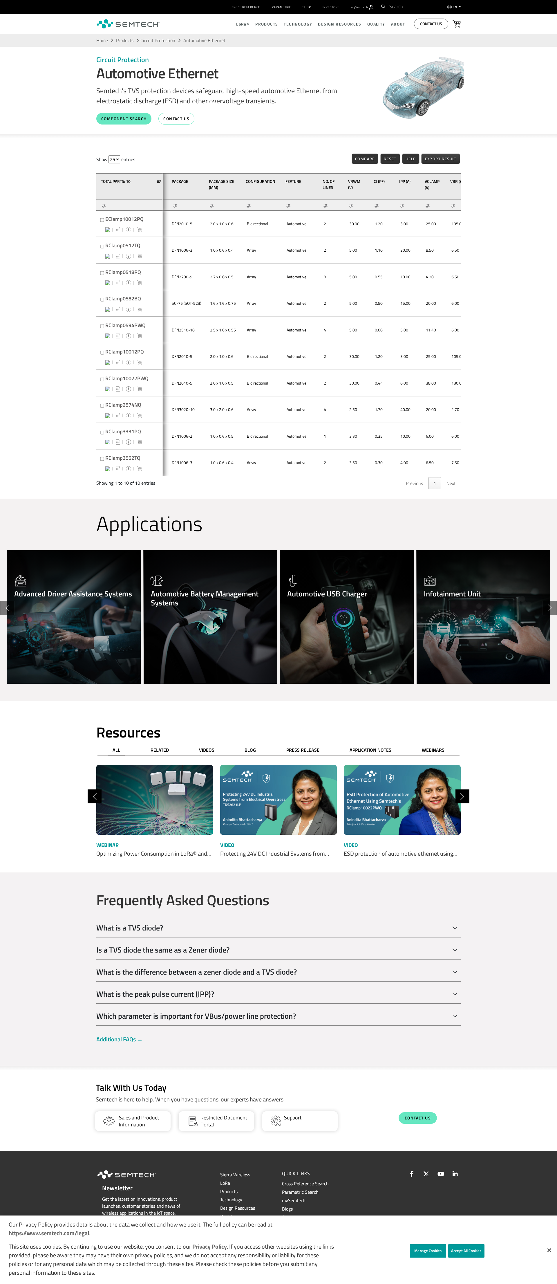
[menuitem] (371, 7)
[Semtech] (132, 1179)
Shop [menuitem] (307, 7)
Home (102, 40)
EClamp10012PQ (124, 219)
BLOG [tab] (250, 749)
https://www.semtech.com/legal (49, 1233)
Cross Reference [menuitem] (246, 7)
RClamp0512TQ (122, 245)
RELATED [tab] (160, 749)
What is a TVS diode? (129, 927)
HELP (411, 159)
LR (225, 1183)
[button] (549, 1250)
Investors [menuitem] (331, 7)
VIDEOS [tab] (206, 749)
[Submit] (382, 6)
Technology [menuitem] (298, 24)
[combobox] (414, 6)
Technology (231, 1199)
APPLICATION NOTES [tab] (370, 749)
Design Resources (237, 1207)
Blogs (287, 1208)
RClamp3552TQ (122, 458)
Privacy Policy (209, 1246)
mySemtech (293, 1200)
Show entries (115, 159)
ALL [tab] (116, 749)
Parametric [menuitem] (281, 7)
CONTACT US (176, 119)
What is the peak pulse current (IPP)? (155, 994)
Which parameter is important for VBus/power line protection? (196, 1016)
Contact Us (431, 24)
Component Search (124, 119)
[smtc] (128, 24)
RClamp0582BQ (123, 298)
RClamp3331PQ (123, 431)
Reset (390, 159)
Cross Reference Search (305, 1183)
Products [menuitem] (266, 24)
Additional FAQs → (119, 1039)
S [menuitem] (359, 7)
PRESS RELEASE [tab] (302, 749)
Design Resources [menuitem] (339, 24)
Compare (365, 159)
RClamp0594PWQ (125, 325)
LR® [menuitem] (242, 24)
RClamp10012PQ (124, 352)
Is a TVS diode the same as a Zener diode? (162, 949)
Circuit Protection (157, 40)
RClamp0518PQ (123, 272)
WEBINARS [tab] (433, 749)
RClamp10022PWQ (127, 378)
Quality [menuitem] (376, 24)
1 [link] (434, 483)
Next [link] (451, 483)
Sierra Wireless (235, 1174)
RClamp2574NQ (123, 405)
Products (124, 40)
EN (455, 7)
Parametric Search (300, 1192)
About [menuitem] (398, 24)
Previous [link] (414, 483)
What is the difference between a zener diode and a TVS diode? (196, 972)
